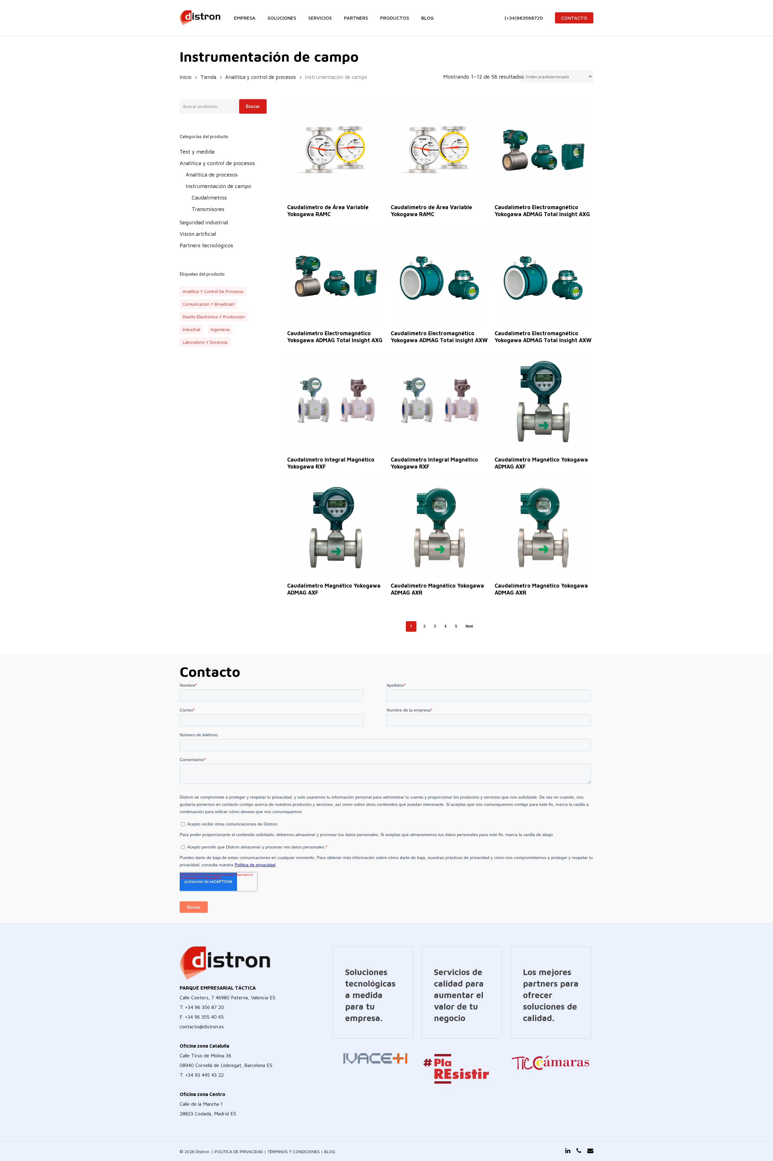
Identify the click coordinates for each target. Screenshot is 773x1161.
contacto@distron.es (202, 1026)
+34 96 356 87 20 (204, 1007)
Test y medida (197, 151)
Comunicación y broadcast (208, 303)
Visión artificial (198, 234)
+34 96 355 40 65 (204, 1017)
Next (469, 626)
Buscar (253, 106)
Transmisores (208, 209)
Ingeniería (220, 329)
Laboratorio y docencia (205, 342)
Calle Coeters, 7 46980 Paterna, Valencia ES (227, 997)
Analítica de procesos (212, 174)
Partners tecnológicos (206, 245)
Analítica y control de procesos (260, 77)
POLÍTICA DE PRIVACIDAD (239, 1151)
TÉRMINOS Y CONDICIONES (294, 1151)
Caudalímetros (209, 197)
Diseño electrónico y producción (214, 316)
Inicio (185, 77)
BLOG (329, 1151)
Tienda (208, 77)
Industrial (191, 329)
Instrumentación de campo (218, 186)
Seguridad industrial (204, 222)
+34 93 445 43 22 (204, 1075)
